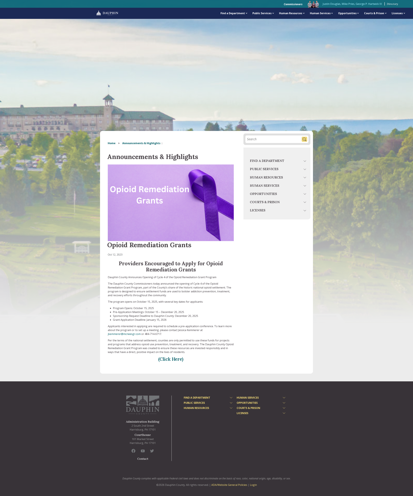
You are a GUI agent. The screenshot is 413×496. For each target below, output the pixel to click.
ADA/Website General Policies (229, 485)
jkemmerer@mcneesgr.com (124, 334)
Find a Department (233, 13)
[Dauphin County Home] (142, 405)
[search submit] (304, 139)
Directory (392, 3)
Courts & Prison (374, 13)
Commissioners (293, 4)
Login (253, 485)
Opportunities (347, 13)
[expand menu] (246, 13)
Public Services (262, 13)
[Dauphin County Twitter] (152, 451)
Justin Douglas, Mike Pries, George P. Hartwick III (352, 4)
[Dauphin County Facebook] (133, 451)
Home (112, 143)
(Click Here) (170, 359)
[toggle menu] (305, 161)
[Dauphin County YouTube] (143, 451)
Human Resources (290, 13)
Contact (142, 459)
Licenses (397, 13)
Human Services (320, 13)
